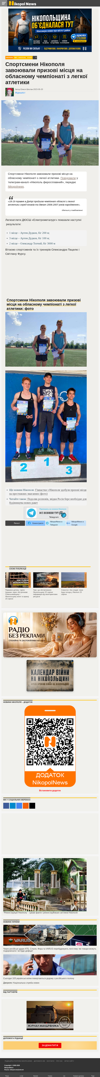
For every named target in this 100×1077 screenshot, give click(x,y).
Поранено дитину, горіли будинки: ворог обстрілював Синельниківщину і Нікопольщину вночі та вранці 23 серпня (17, 594)
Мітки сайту (69, 1061)
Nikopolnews (16, 186)
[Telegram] (13, 806)
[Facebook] (6, 806)
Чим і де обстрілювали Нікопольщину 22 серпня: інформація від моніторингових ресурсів (45, 593)
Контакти (50, 1061)
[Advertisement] (46, 278)
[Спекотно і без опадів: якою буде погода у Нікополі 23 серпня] (74, 586)
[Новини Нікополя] (22, 5)
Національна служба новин (26, 983)
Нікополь (9, 57)
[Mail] (32, 806)
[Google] (19, 806)
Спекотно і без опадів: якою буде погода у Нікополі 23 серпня (72, 592)
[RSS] (26, 806)
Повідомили (68, 177)
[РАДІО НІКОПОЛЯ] (50, 675)
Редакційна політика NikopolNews (18, 1061)
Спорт (29, 57)
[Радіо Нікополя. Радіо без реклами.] (50, 634)
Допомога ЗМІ (39, 1061)
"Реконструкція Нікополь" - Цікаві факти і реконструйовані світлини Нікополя (40, 913)
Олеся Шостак (26, 89)
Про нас (59, 1061)
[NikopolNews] (46, 513)
